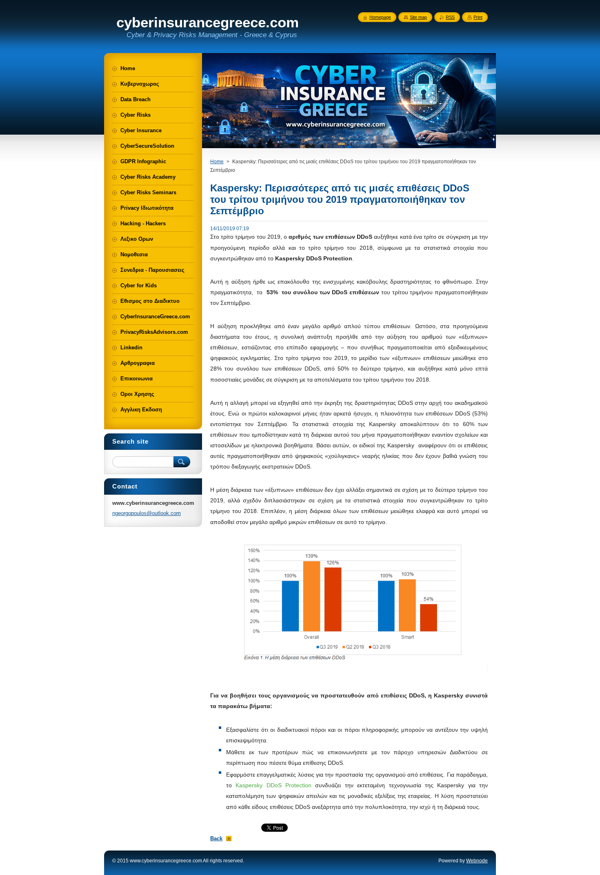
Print (477, 17)
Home (217, 161)
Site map (418, 17)
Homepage (380, 17)
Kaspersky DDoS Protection (273, 785)
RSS (450, 17)
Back (216, 838)
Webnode (477, 860)
